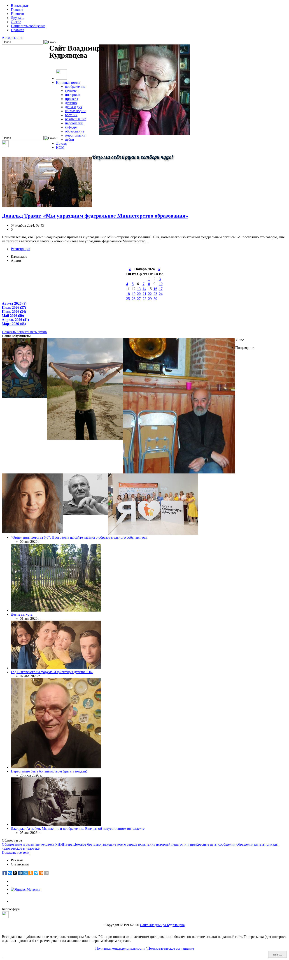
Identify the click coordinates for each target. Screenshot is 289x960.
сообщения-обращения (235, 844)
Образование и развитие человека (28, 844)
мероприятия (75, 135)
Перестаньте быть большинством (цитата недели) (49, 771)
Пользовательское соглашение (170, 948)
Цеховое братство (87, 844)
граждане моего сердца (119, 844)
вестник (71, 115)
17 (161, 289)
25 (128, 299)
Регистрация (20, 249)
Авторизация (12, 37)
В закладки (19, 5)
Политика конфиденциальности (120, 948)
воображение (75, 86)
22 (150, 294)
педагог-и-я (180, 844)
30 (155, 299)
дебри (69, 139)
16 (155, 289)
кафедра (71, 127)
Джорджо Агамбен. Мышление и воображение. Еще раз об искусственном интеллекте (77, 828)
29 (150, 299)
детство (71, 103)
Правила (17, 30)
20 (139, 294)
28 (144, 299)
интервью (72, 95)
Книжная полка (68, 82)
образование (74, 131)
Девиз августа (22, 614)
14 (144, 289)
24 (161, 294)
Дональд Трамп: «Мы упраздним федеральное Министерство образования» (95, 216)
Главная (17, 10)
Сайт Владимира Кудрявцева (162, 925)
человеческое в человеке (21, 848)
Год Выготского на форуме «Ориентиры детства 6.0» (52, 672)
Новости (17, 14)
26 (133, 299)
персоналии (74, 123)
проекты (71, 99)
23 (155, 294)
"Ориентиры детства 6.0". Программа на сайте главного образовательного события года (79, 537)
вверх (277, 954)
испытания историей (154, 844)
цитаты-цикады (266, 844)
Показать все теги (15, 852)
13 (139, 289)
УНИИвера (63, 844)
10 (161, 284)
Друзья (61, 143)
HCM (60, 147)
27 (139, 299)
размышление (75, 119)
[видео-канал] (5, 146)
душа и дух (73, 107)
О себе (16, 22)
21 (144, 294)
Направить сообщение (28, 26)
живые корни (75, 111)
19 (133, 294)
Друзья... (17, 18)
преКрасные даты (203, 844)
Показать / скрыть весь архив (24, 332)
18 (128, 294)
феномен (72, 91)
